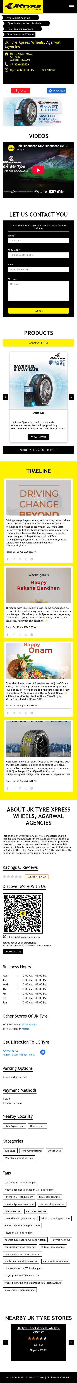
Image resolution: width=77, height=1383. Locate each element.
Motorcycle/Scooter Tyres (38, 450)
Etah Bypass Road (14, 1126)
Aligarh (26, 1028)
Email (11, 264)
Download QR (13, 951)
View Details (38, 437)
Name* (11, 235)
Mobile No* (14, 250)
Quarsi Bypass (37, 1126)
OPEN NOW (48, 70)
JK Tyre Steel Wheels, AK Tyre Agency (38, 1330)
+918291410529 (19, 64)
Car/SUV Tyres (38, 342)
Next (71, 397)
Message (12, 279)
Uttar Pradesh (29, 1024)
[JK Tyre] (23, 6)
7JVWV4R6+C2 (10, 1050)
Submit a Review (37, 876)
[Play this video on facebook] (38, 499)
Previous (5, 397)
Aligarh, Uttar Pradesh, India (19, 1054)
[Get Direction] (43, 1054)
